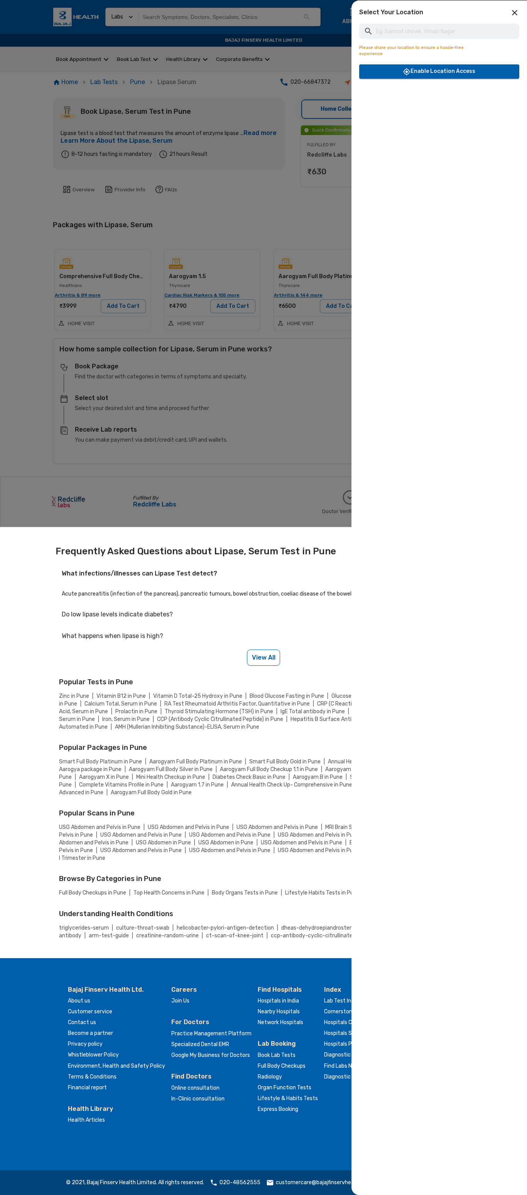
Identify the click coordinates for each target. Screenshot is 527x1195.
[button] (514, 12)
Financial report (87, 1087)
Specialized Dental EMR (200, 1044)
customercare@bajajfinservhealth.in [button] (321, 1182)
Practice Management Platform (211, 1033)
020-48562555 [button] (240, 1182)
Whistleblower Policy (93, 1055)
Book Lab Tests (277, 1055)
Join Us (180, 1001)
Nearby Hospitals (279, 1011)
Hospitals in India (278, 1001)
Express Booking (278, 1109)
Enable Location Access (442, 71)
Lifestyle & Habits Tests (288, 1098)
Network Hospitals (280, 1022)
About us (79, 1001)
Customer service (90, 1011)
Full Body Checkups (282, 1066)
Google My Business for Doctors (210, 1055)
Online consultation (195, 1088)
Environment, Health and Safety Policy (116, 1066)
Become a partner (90, 1033)
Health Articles (86, 1120)
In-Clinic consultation (198, 1098)
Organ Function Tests (284, 1087)
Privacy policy (85, 1044)
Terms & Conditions (92, 1076)
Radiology (270, 1076)
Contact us (82, 1022)
